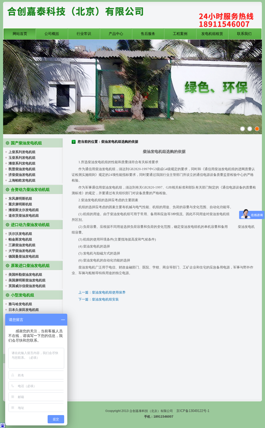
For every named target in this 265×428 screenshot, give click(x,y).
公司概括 (52, 34)
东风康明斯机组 (20, 198)
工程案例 (180, 34)
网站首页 (20, 34)
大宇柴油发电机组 (22, 251)
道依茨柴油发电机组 (24, 215)
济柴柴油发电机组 (22, 175)
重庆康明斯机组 (20, 204)
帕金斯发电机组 (20, 239)
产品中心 (116, 34)
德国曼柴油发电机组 (24, 256)
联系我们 (244, 34)
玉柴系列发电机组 (22, 158)
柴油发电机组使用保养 (109, 292)
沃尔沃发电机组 (20, 234)
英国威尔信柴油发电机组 (27, 286)
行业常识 (84, 34)
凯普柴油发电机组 (22, 169)
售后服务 (148, 34)
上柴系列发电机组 (22, 152)
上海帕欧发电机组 (22, 180)
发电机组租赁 (212, 34)
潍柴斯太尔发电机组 (24, 210)
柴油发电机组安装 (105, 299)
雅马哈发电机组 (20, 304)
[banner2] (257, 128)
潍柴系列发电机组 (22, 163)
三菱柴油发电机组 (22, 245)
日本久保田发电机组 (24, 310)
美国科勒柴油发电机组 (25, 274)
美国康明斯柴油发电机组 (27, 280)
